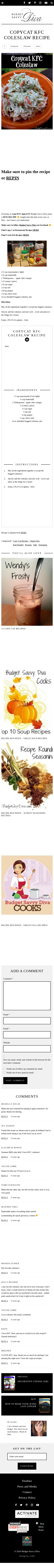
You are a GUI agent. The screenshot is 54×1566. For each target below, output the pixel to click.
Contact (27, 1492)
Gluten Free (34, 541)
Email (6, 1029)
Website (6, 1043)
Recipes (28, 545)
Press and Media (27, 1486)
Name (6, 1014)
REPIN (12, 178)
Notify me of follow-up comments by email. (24, 1069)
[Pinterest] (35, 3)
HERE (36, 230)
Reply (4, 1116)
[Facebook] (24, 3)
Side (35, 545)
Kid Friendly (18, 545)
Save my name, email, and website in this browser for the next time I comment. (26, 1061)
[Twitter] (29, 3)
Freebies (27, 1481)
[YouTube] (46, 3)
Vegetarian (42, 545)
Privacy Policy (27, 1497)
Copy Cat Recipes (20, 541)
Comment (8, 979)
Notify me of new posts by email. (20, 1073)
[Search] (52, 3)
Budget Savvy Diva (27, 225)
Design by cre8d (27, 1556)
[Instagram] (40, 3)
